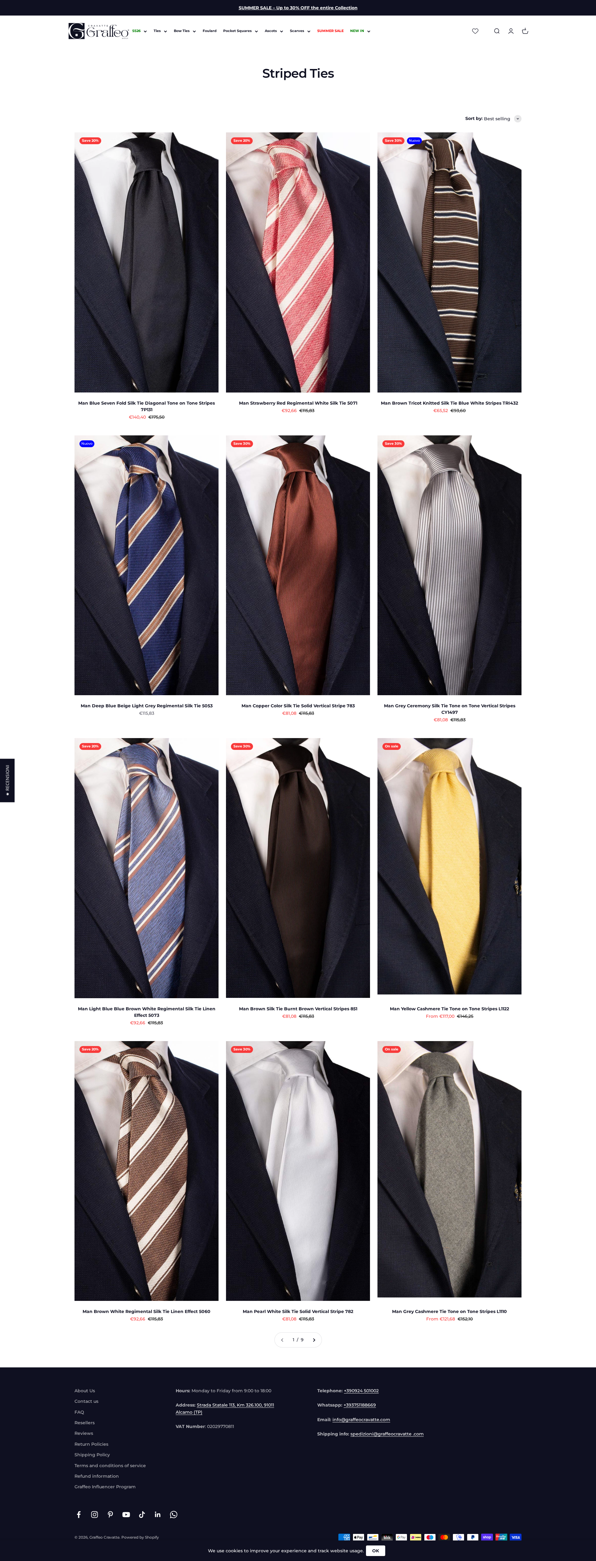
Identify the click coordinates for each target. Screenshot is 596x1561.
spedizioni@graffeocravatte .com (387, 1434)
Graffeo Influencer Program (105, 1487)
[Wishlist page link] (475, 31)
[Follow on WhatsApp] (173, 1514)
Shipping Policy (92, 1455)
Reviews (83, 1433)
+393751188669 (360, 1405)
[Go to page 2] (314, 1340)
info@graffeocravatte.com (361, 1419)
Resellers (84, 1423)
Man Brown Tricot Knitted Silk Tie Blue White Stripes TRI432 (449, 403)
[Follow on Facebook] (78, 1514)
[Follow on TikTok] (142, 1514)
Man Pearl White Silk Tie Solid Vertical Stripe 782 (298, 1311)
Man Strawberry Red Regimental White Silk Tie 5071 (298, 403)
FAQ (79, 1412)
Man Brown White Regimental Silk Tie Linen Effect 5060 (146, 1311)
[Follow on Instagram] (94, 1514)
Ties (157, 31)
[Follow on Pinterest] (110, 1514)
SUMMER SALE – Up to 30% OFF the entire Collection (298, 8)
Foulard (210, 31)
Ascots (271, 31)
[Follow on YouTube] (126, 1514)
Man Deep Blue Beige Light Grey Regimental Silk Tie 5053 (147, 706)
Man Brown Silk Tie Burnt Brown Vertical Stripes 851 (298, 1009)
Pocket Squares (237, 31)
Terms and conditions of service (110, 1465)
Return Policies (91, 1444)
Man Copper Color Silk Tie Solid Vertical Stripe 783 (298, 706)
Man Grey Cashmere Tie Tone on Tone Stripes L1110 (449, 1311)
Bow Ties (182, 31)
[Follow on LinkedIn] (158, 1514)
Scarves (297, 31)
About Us (84, 1390)
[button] (7, 780)
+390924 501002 (361, 1390)
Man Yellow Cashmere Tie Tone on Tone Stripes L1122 (449, 1009)
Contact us (86, 1401)
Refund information (96, 1476)
